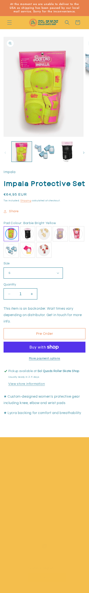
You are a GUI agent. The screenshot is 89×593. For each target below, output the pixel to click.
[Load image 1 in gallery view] (22, 152)
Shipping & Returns (24, 509)
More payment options (44, 358)
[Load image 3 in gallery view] (67, 152)
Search (15, 498)
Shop (13, 466)
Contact (16, 487)
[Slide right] (84, 152)
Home (14, 455)
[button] (9, 22)
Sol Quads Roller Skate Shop (36, 591)
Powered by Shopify (69, 591)
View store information (26, 384)
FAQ (12, 530)
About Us (16, 477)
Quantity (10, 284)
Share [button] (14, 211)
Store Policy (19, 519)
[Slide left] (5, 152)
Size (7, 263)
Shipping (25, 200)
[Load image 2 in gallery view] (44, 152)
